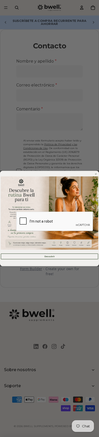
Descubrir (49, 256)
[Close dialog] (96, 174)
